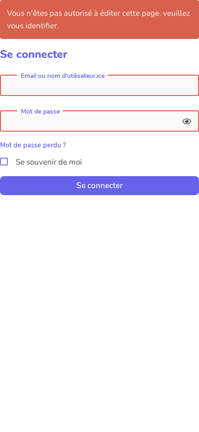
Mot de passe (40, 111)
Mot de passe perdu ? (33, 145)
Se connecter (99, 185)
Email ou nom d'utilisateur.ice (63, 76)
